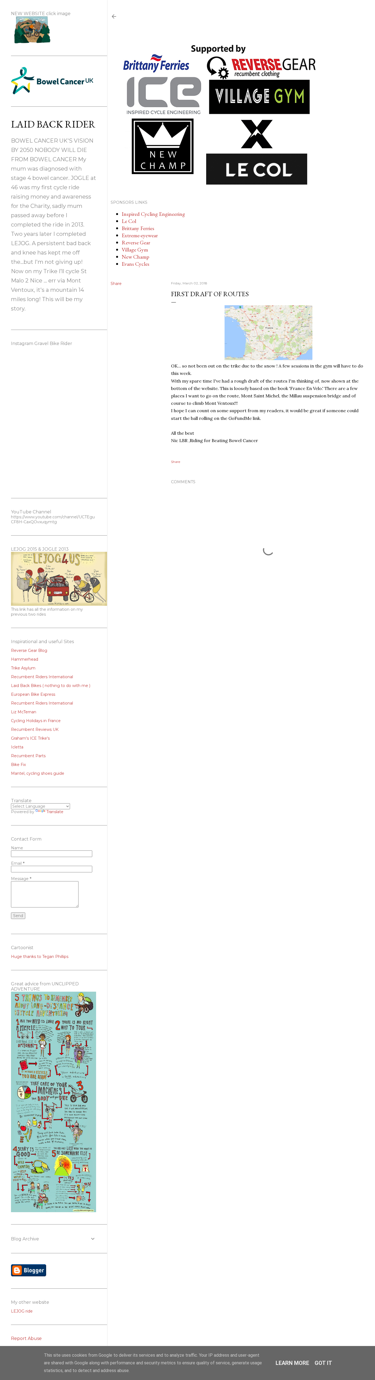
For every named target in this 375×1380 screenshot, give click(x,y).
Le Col (129, 221)
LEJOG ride (22, 1311)
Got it (323, 1363)
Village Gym (135, 249)
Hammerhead (24, 659)
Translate (54, 811)
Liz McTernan (23, 711)
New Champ (135, 256)
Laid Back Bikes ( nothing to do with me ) (50, 685)
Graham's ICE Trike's (30, 738)
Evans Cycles (135, 263)
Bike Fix (18, 764)
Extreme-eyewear (140, 235)
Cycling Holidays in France (36, 720)
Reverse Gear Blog (29, 650)
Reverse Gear (136, 242)
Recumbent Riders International (42, 676)
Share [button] (116, 283)
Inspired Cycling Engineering (153, 213)
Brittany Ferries (138, 228)
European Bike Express (33, 694)
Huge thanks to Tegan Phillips (39, 956)
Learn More (292, 1363)
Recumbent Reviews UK (34, 729)
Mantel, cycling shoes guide (37, 773)
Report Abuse (26, 1338)
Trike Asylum (23, 668)
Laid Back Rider (53, 124)
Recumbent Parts (28, 755)
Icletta (17, 747)
